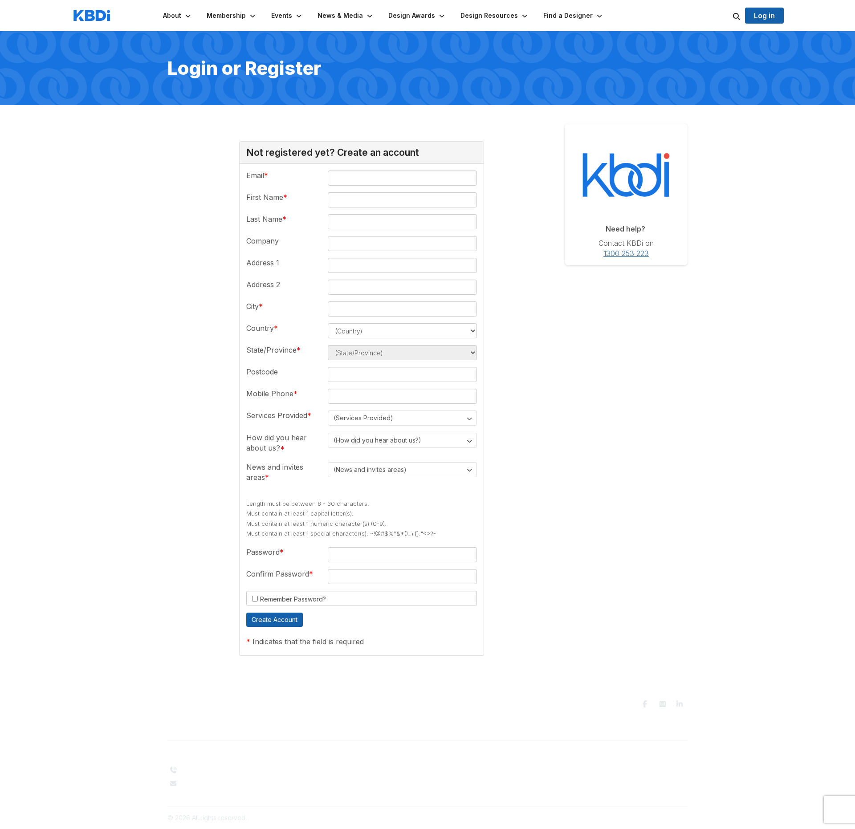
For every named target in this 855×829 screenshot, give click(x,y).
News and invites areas (274, 472)
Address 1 (262, 262)
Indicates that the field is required (308, 641)
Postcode (262, 371)
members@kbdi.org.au (214, 783)
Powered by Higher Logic (650, 817)
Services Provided (276, 415)
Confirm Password (277, 573)
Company (262, 240)
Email (255, 175)
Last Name (264, 219)
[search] (725, 16)
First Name (264, 197)
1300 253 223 (626, 253)
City (252, 306)
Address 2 (263, 284)
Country (260, 328)
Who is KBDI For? (458, 768)
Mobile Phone (269, 393)
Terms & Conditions (593, 779)
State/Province (271, 349)
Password (263, 552)
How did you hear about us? (276, 442)
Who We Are (319, 770)
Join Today (449, 785)
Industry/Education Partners (341, 787)
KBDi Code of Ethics (594, 770)
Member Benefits (458, 776)
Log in (764, 15)
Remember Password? (293, 599)
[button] (178, 16)
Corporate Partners (329, 779)
